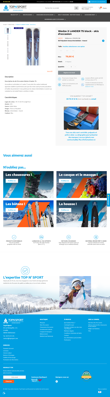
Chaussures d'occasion (46, 327)
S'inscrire (9, 381)
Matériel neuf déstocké (46, 336)
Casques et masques (46, 331)
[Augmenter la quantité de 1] (75, 66)
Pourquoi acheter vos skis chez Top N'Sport (73, 327)
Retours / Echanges (8, 355)
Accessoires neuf (90, 14)
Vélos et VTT (14, 14)
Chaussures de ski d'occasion (44, 14)
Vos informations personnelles (72, 337)
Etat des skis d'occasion (95, 322)
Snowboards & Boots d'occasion (54, 19)
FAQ (89, 331)
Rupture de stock (69, 72)
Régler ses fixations (94, 328)
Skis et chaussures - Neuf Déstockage (69, 14)
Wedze (60, 38)
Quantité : (61, 67)
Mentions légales (69, 331)
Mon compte (85, 9)
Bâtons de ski (44, 334)
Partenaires (67, 340)
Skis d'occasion (27, 14)
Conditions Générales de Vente (73, 333)
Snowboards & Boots (46, 329)
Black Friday (11, 24)
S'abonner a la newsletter (98, 1)
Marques (42, 322)
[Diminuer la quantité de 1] (67, 66)
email (93, 99)
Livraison (5, 350)
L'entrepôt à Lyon (69, 325)
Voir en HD (49, 71)
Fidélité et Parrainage (9, 357)
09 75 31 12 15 (71, 99)
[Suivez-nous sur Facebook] (57, 381)
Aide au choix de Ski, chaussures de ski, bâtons (97, 325)
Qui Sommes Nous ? (69, 322)
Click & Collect (7, 353)
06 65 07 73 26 (89, 86)
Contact (66, 335)
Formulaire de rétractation (10, 359)
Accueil (5, 24)
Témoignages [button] (108, 200)
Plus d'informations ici (87, 140)
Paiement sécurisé (8, 348)
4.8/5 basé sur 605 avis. (17, 1)
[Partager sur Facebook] (103, 41)
